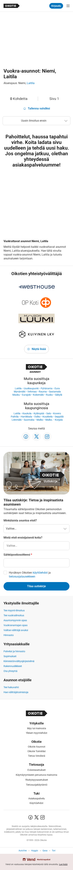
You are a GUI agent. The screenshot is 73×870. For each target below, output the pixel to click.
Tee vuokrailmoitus (14, 615)
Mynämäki (19, 391)
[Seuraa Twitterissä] (36, 436)
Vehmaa (32, 391)
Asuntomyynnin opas (15, 620)
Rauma (43, 391)
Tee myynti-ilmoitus (14, 610)
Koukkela (48, 416)
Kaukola (27, 413)
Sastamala (55, 391)
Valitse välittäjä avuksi (16, 630)
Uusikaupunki (31, 388)
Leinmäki (17, 419)
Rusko (49, 394)
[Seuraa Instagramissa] (47, 436)
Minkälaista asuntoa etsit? (20, 520)
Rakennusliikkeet (13, 666)
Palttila (15, 416)
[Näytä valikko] (68, 6)
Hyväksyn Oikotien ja (30, 574)
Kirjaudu (56, 5)
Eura (57, 388)
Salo (48, 413)
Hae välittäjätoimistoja (16, 692)
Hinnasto (9, 635)
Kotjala (59, 419)
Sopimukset (10, 656)
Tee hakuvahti (11, 687)
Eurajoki (26, 394)
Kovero (57, 413)
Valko (37, 416)
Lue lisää (63, 864)
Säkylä (58, 394)
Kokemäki (38, 394)
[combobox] (36, 545)
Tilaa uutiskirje (36, 586)
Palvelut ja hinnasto (14, 651)
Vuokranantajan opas (15, 625)
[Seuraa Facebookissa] (25, 436)
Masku (16, 394)
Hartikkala (26, 416)
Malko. (49, 419)
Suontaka (29, 419)
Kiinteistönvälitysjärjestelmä (19, 661)
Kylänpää (39, 413)
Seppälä (59, 416)
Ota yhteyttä (10, 671)
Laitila (31, 83)
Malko (39, 419)
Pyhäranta (46, 388)
